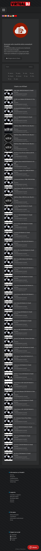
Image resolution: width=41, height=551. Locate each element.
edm (17, 79)
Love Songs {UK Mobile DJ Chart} (23, 312)
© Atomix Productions (21, 549)
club (26, 73)
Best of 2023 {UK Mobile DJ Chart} (23, 117)
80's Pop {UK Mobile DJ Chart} (22, 436)
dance (11, 73)
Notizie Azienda (14, 514)
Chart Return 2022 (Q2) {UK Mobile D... (24, 267)
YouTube (13, 536)
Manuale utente (14, 496)
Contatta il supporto (15, 495)
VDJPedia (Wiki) (14, 498)
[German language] (11, 16)
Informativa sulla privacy (16, 518)
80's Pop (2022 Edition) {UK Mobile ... (24, 259)
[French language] (8, 16)
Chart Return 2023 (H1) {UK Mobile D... (24, 188)
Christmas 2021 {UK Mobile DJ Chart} (24, 347)
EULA (11, 520)
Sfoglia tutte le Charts (13, 58)
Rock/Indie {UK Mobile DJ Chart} (22, 320)
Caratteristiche (14, 478)
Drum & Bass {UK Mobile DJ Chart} (23, 223)
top (27, 76)
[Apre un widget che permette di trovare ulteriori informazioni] (33, 547)
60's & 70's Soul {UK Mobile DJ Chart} (24, 250)
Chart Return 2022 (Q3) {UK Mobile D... (24, 241)
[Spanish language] (5, 16)
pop (32, 73)
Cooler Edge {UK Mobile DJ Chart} (23, 206)
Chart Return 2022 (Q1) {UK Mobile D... (24, 294)
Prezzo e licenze (14, 480)
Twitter (13, 540)
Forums (12, 501)
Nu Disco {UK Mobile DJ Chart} (22, 453)
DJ (10, 79)
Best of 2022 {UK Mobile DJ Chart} (23, 215)
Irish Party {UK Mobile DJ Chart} (22, 303)
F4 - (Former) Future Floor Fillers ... (23, 418)
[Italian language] (13, 16)
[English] (3, 16)
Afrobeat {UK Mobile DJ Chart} (22, 108)
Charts (11, 76)
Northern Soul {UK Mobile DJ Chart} (23, 400)
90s (33, 76)
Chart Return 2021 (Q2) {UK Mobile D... (24, 409)
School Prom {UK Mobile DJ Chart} (23, 276)
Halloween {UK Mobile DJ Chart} (22, 365)
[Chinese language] (16, 16)
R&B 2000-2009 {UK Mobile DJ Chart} (23, 90)
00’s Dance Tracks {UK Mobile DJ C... (24, 356)
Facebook (14, 534)
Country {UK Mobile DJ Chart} (22, 232)
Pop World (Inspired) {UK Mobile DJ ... (24, 285)
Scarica (12, 475)
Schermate (13, 482)
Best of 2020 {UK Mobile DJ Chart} (23, 427)
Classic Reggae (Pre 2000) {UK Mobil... (24, 170)
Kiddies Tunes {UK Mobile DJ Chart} (23, 373)
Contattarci (13, 516)
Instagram (14, 538)
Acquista (12, 476)
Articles (12, 500)
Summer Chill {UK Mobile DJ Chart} (23, 444)
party (19, 73)
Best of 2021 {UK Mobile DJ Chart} (23, 329)
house (19, 76)
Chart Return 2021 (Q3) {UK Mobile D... (24, 382)
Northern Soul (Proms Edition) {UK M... (24, 152)
